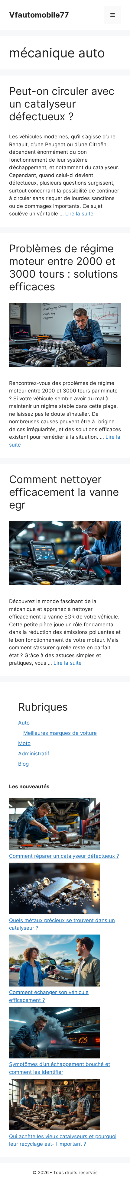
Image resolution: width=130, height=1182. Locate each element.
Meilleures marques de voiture (60, 733)
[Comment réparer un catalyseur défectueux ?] (54, 825)
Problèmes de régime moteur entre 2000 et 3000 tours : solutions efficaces (63, 267)
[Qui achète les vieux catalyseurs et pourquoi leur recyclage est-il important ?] (54, 1106)
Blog (23, 764)
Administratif (33, 754)
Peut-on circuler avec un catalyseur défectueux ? (62, 104)
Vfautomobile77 (39, 14)
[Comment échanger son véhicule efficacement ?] (54, 962)
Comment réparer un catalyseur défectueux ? (64, 856)
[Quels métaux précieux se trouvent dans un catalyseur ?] (54, 890)
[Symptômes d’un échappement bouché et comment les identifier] (54, 1034)
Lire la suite (79, 214)
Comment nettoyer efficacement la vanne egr (64, 492)
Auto (24, 723)
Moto (24, 743)
